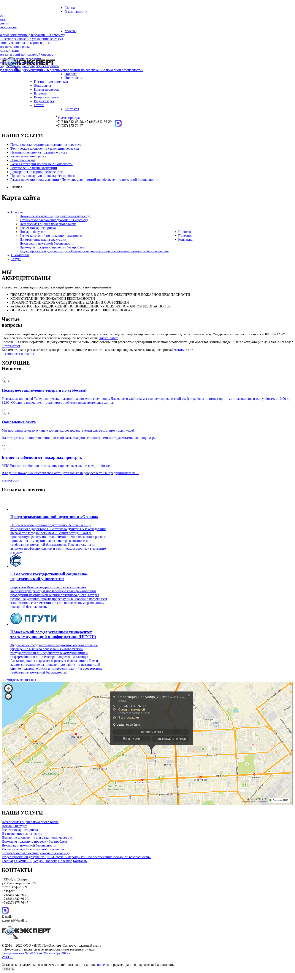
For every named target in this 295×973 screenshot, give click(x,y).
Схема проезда (69, 118)
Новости (71, 74)
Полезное (72, 78)
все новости (10, 480)
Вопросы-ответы (46, 97)
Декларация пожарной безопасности (37, 172)
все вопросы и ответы (18, 353)
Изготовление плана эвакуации (33, 168)
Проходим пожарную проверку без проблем (42, 176)
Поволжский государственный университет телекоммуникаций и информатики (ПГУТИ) (53, 634)
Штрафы (40, 93)
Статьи (39, 105)
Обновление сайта (19, 422)
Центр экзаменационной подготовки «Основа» (54, 516)
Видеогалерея (44, 101)
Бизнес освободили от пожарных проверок (42, 457)
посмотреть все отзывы (19, 680)
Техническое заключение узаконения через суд (44, 148)
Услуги (70, 31)
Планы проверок (46, 89)
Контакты (72, 109)
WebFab (7, 957)
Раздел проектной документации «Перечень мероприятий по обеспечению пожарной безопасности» (84, 179)
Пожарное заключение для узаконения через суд (45, 144)
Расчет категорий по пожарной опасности (41, 164)
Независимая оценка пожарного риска (38, 152)
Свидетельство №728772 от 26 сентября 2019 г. (36, 953)
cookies (101, 965)
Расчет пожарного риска (28, 156)
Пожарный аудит (22, 160)
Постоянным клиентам (51, 81)
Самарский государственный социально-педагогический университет (48, 576)
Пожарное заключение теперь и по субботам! (44, 390)
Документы (42, 85)
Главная (70, 8)
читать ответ (108, 338)
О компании (74, 11)
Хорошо (8, 969)
